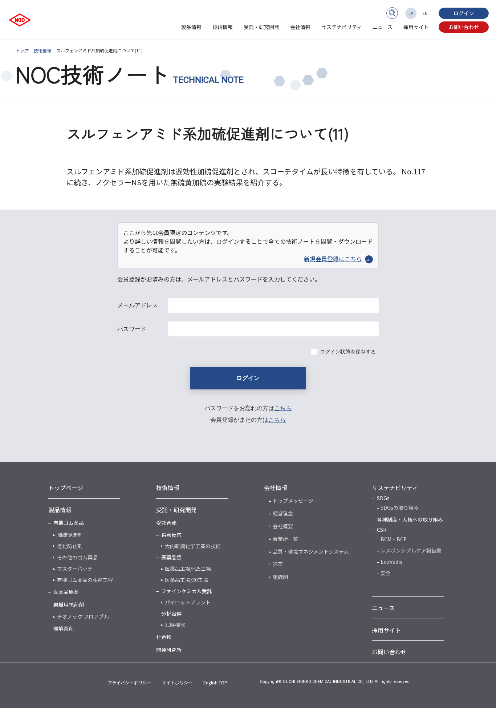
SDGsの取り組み (400, 507)
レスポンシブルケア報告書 (411, 550)
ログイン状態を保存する (348, 352)
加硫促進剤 (69, 534)
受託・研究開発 (261, 27)
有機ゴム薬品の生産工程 (85, 579)
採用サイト (416, 27)
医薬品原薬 (66, 591)
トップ (22, 50)
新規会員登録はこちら (333, 258)
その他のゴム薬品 (77, 557)
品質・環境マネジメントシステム (311, 551)
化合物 (163, 636)
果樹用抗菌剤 (68, 604)
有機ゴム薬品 (68, 522)
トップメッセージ (293, 500)
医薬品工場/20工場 (186, 579)
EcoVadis (391, 561)
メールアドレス (137, 305)
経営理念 (283, 513)
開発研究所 (169, 649)
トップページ (65, 487)
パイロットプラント (188, 602)
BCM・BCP (394, 539)
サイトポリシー (177, 682)
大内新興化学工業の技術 (193, 546)
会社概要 (283, 526)
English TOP (215, 682)
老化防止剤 (69, 546)
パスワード (131, 329)
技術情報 (222, 27)
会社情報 (300, 27)
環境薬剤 (63, 628)
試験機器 (175, 624)
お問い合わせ (463, 27)
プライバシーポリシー (129, 682)
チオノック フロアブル (83, 616)
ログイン (464, 13)
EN (425, 13)
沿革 (278, 564)
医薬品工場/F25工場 (188, 568)
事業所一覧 (285, 538)
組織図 (280, 576)
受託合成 (166, 522)
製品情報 (191, 27)
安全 (386, 572)
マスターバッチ (75, 568)
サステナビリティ (341, 27)
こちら (283, 408)
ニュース (383, 27)
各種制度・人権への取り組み (410, 519)
